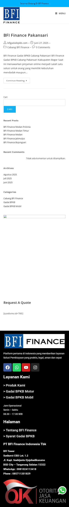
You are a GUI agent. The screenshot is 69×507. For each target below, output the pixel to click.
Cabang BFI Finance (18, 47)
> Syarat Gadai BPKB (19, 436)
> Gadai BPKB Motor (18, 391)
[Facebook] (7, 367)
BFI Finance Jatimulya (14, 138)
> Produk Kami (14, 385)
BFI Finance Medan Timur (16, 130)
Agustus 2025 (10, 174)
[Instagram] (35, 367)
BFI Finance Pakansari (26, 35)
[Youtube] (26, 367)
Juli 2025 (8, 178)
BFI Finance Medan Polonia (17, 126)
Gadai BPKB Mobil (12, 206)
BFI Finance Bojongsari (15, 142)
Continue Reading (18, 80)
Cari (5, 97)
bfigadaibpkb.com (17, 42)
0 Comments (43, 47)
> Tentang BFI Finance (20, 430)
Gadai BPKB (9, 202)
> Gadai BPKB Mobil (18, 397)
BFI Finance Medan (13, 134)
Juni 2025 (8, 182)
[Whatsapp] (17, 367)
